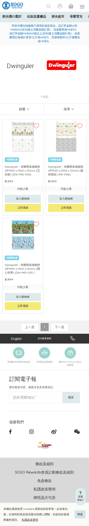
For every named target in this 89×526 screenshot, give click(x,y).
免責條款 (44, 480)
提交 (71, 397)
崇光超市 (58, 16)
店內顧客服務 (44, 338)
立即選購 (22, 207)
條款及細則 (44, 464)
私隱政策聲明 (30, 519)
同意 (80, 514)
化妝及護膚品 (36, 16)
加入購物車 (23, 198)
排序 (67, 109)
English (16, 338)
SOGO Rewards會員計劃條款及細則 (44, 472)
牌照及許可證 (44, 497)
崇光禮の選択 (11, 16)
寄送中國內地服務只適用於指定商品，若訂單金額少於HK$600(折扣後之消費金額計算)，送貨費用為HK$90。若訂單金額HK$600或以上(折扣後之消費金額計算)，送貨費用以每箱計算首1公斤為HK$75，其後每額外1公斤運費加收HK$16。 (44, 33)
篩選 (22, 109)
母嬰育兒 (76, 16)
